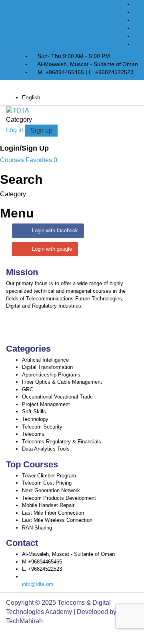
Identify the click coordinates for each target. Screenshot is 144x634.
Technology (35, 419)
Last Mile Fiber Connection (53, 513)
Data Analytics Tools (46, 449)
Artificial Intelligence (45, 360)
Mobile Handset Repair (48, 505)
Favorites (41, 160)
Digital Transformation (47, 367)
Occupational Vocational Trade (57, 397)
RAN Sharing (37, 528)
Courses (13, 160)
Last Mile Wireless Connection (57, 520)
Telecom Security (42, 427)
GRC (27, 389)
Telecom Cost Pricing (47, 483)
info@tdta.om (37, 584)
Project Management (46, 404)
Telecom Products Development (59, 498)
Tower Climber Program (49, 476)
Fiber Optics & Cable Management (62, 382)
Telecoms (33, 434)
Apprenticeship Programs (51, 375)
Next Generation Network (51, 490)
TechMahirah (24, 621)
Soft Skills (34, 412)
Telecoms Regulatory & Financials (61, 442)
